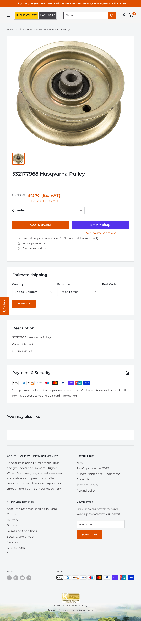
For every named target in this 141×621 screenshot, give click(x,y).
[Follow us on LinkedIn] (28, 577)
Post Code (109, 284)
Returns (12, 525)
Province (63, 284)
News (80, 462)
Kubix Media (85, 610)
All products (25, 29)
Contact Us (14, 514)
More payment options (100, 233)
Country (18, 284)
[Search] (112, 15)
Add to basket (40, 225)
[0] (131, 15)
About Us (83, 479)
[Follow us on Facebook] (9, 577)
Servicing (13, 542)
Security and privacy (21, 536)
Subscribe (89, 534)
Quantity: (18, 210)
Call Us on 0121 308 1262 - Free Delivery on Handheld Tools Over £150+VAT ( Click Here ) (70, 3)
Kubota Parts (16, 547)
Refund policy (86, 490)
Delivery (12, 520)
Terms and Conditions (22, 531)
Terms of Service (88, 485)
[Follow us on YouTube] (22, 577)
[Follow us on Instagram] (15, 577)
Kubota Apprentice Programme (98, 474)
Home (10, 29)
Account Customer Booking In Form (32, 508)
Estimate (23, 303)
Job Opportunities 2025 (93, 468)
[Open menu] (8, 15)
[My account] (124, 15)
